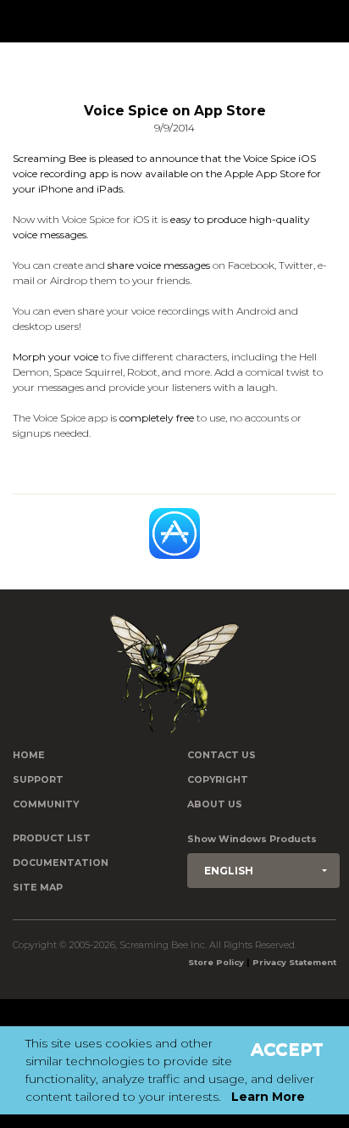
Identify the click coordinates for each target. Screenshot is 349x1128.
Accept (287, 1049)
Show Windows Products (252, 839)
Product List (52, 838)
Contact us (221, 755)
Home (29, 755)
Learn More (268, 1096)
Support (38, 779)
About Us (214, 804)
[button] (263, 870)
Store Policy (216, 962)
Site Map (38, 887)
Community (46, 804)
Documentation (60, 862)
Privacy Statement (294, 962)
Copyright (217, 779)
